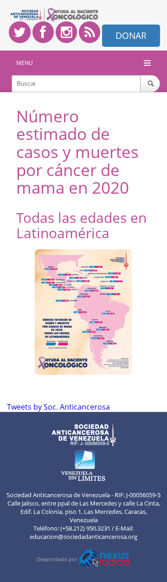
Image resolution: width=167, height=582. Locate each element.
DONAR (131, 35)
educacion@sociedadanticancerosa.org (83, 536)
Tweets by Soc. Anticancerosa (58, 407)
